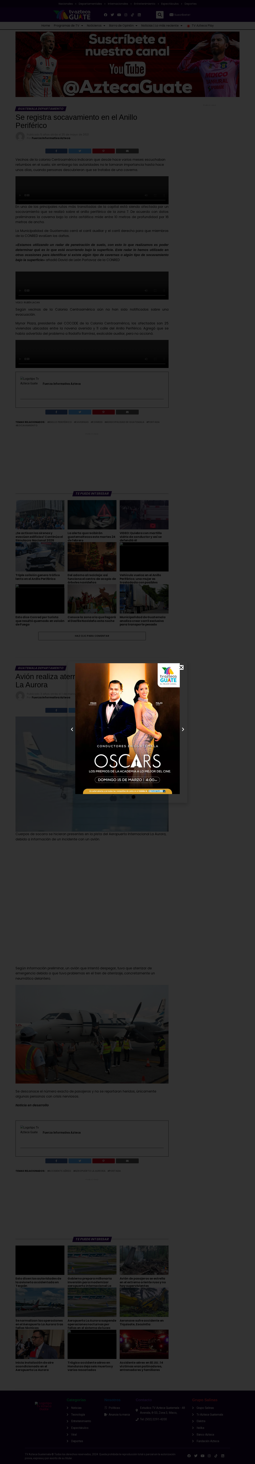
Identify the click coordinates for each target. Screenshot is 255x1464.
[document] (127, 732)
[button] (181, 667)
